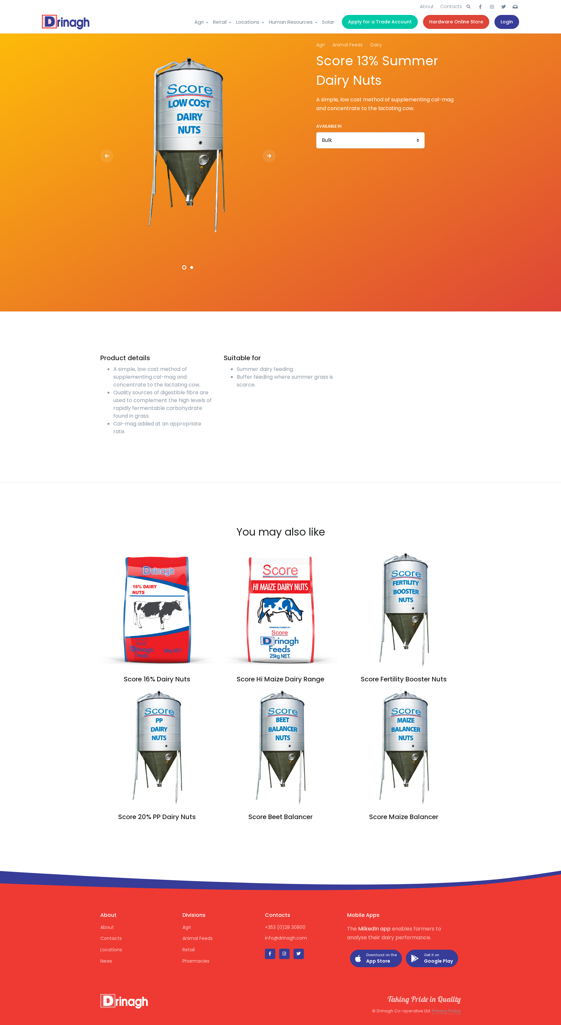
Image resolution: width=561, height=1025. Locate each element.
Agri (199, 22)
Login (507, 22)
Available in (329, 126)
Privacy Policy (446, 1011)
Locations (247, 22)
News (106, 961)
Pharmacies (195, 961)
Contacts (451, 6)
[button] (468, 7)
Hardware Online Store (456, 22)
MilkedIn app (374, 928)
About (427, 6)
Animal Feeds (197, 938)
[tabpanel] (188, 145)
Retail (220, 22)
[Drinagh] (66, 22)
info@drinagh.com (286, 938)
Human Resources (291, 22)
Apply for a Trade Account (380, 22)
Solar (328, 22)
